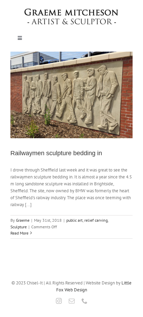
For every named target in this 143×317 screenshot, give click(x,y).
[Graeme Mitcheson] (71, 11)
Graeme (23, 220)
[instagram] (59, 301)
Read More (19, 233)
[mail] (72, 301)
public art (74, 220)
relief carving (96, 220)
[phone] (84, 301)
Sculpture (18, 226)
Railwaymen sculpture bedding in (56, 153)
